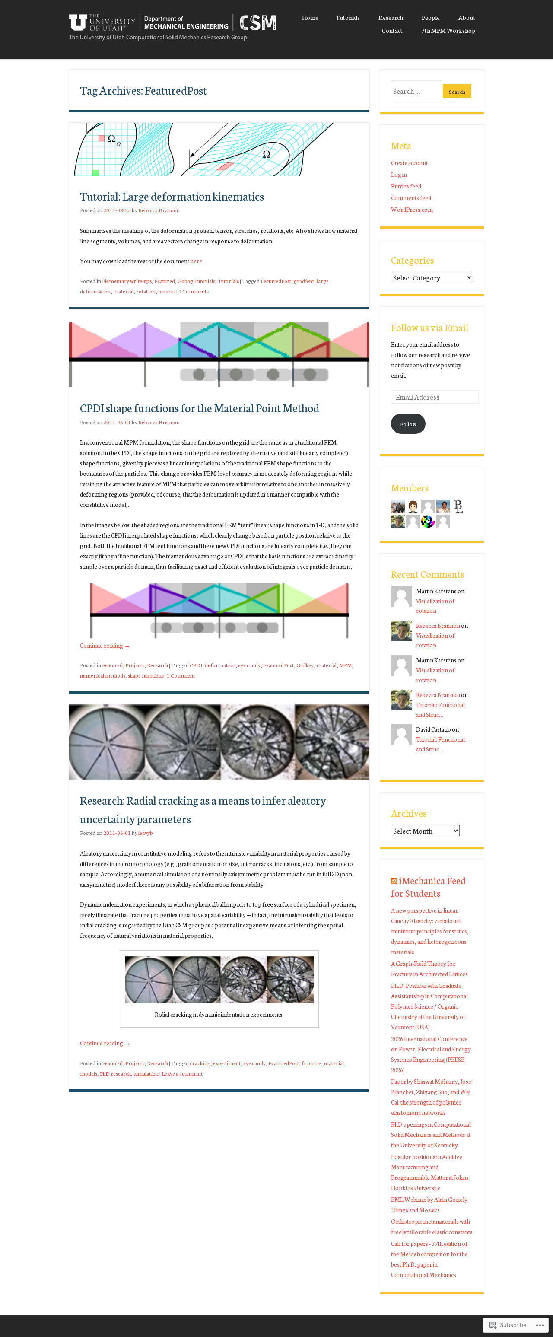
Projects (134, 664)
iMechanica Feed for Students (428, 886)
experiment (227, 1062)
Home (310, 17)
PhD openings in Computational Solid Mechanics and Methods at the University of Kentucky (431, 1134)
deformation (220, 664)
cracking (200, 1062)
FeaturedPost (276, 280)
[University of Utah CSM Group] (172, 42)
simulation (146, 1073)
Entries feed (406, 185)
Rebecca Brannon (159, 209)
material (123, 291)
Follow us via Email (429, 327)
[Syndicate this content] (394, 880)
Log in (399, 174)
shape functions (146, 675)
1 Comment (181, 675)
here (196, 260)
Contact (392, 30)
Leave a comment (182, 1073)
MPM (345, 664)
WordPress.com (412, 209)
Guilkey (305, 664)
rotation (146, 291)
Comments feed (411, 197)
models (88, 1073)
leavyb (145, 832)
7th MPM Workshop (448, 30)
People (431, 17)
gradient (304, 280)
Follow (408, 423)
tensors (166, 291)
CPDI (196, 664)
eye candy (249, 664)
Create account (409, 162)
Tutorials (348, 17)
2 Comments (193, 291)
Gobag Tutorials (196, 280)
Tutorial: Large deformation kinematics (172, 196)
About (466, 17)
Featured (164, 280)
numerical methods (102, 675)
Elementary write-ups (127, 280)
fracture (311, 1062)
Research (390, 17)
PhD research (115, 1073)
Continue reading (105, 645)
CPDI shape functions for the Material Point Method (199, 407)
